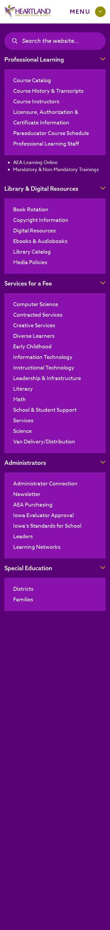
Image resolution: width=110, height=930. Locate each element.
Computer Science (35, 304)
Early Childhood (32, 347)
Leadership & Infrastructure (47, 378)
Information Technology (42, 357)
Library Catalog (32, 252)
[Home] (27, 11)
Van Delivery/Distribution (44, 442)
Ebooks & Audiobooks (40, 241)
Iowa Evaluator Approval (43, 515)
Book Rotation (30, 210)
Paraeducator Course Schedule (51, 133)
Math (19, 400)
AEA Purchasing (33, 505)
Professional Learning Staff (46, 144)
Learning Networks (36, 547)
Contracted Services (37, 315)
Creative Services (34, 326)
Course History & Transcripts (48, 91)
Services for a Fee (28, 283)
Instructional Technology (43, 368)
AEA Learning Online (35, 162)
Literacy (23, 389)
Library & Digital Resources (41, 188)
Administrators (25, 462)
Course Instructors (36, 102)
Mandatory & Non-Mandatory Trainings (56, 169)
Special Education (28, 568)
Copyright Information (40, 220)
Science (22, 431)
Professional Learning (34, 59)
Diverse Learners (34, 336)
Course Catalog (32, 81)
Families (23, 600)
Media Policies (30, 262)
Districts (23, 589)
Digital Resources (34, 231)
